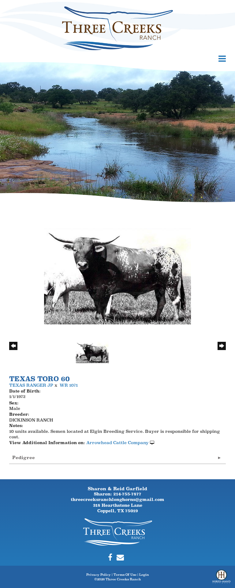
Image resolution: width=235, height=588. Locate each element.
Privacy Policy (98, 574)
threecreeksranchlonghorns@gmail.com (117, 499)
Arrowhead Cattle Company (117, 442)
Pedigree (23, 457)
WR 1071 (69, 385)
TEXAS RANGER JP (31, 385)
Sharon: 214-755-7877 (117, 493)
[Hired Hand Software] (221, 579)
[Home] (117, 531)
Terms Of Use (125, 574)
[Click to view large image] (117, 275)
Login (144, 574)
